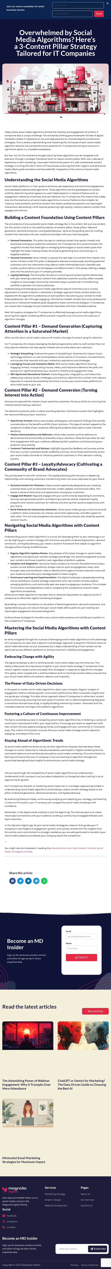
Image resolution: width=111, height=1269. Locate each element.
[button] (12, 881)
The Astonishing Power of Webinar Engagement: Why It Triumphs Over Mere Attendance (26, 1084)
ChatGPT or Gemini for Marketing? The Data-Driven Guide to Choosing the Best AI (82, 1084)
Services (50, 1187)
